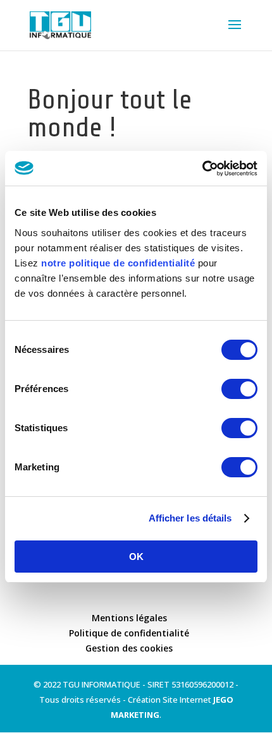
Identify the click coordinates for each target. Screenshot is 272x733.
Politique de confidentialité (129, 633)
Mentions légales (129, 618)
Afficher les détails (190, 518)
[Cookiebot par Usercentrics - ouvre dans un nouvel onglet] (202, 168)
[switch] (239, 389)
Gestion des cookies (129, 648)
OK (136, 556)
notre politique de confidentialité (118, 263)
